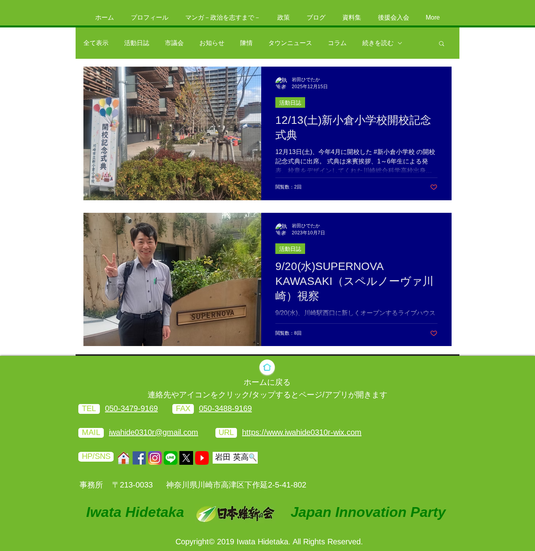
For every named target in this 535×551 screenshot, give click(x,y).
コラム (337, 43)
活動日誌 (136, 43)
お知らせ (211, 43)
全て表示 (95, 43)
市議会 (174, 43)
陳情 (246, 43)
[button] (441, 44)
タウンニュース (290, 43)
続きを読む (378, 43)
